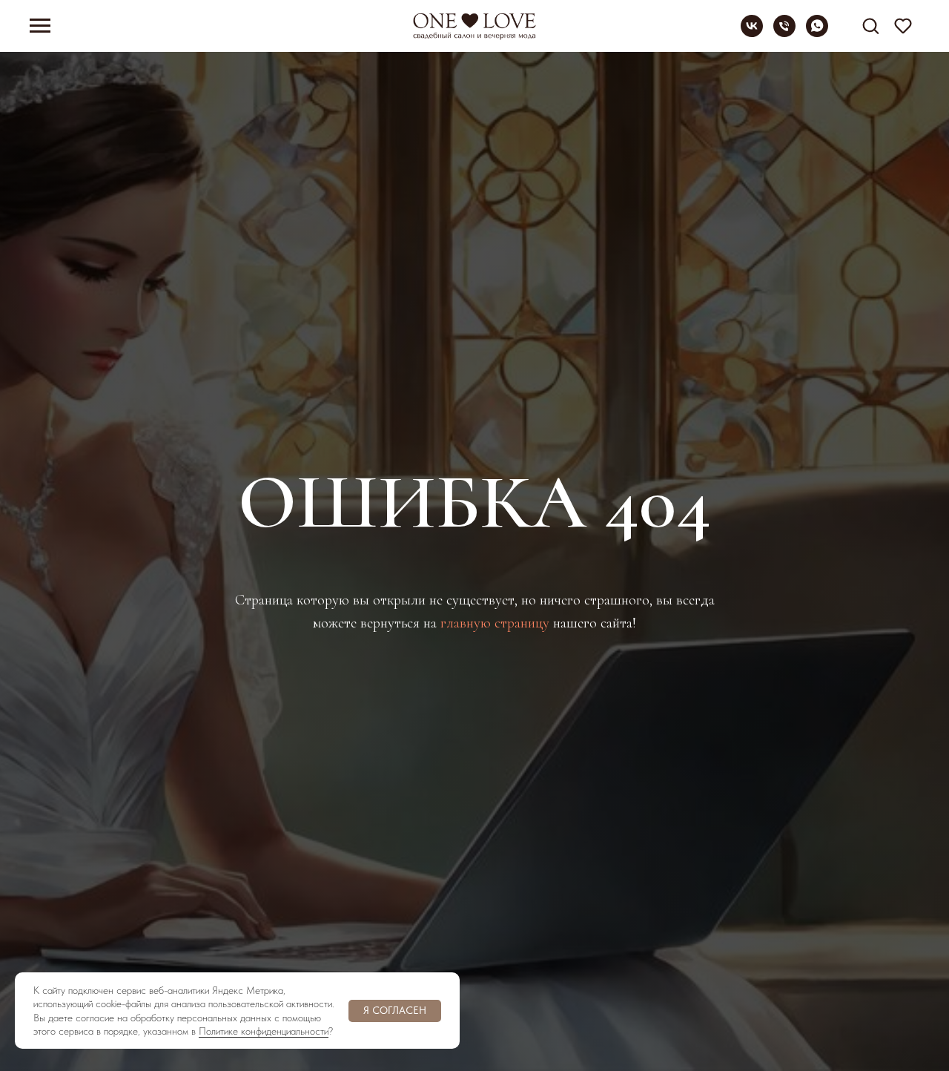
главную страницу (494, 623)
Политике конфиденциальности (263, 1031)
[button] (870, 25)
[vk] (752, 33)
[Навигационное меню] (40, 26)
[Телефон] (784, 33)
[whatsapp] (817, 33)
